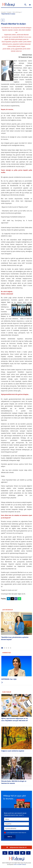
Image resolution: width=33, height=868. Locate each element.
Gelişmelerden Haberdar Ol (18, 847)
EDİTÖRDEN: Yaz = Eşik (8, 679)
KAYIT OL (10, 836)
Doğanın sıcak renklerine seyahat (12, 751)
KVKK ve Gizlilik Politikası (20, 864)
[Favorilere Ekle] (2, 20)
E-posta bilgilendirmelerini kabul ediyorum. (16, 832)
